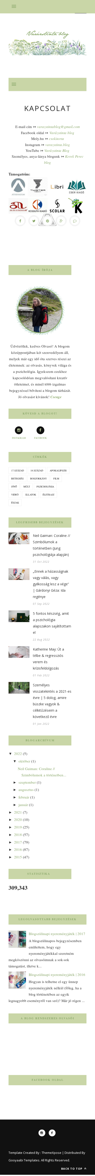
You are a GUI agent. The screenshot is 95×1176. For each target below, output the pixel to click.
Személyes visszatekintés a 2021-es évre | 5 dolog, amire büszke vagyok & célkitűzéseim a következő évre (52, 701)
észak (15, 502)
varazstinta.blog (57, 144)
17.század (17, 470)
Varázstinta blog (61, 132)
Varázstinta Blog (56, 150)
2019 (18, 827)
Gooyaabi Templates (24, 1160)
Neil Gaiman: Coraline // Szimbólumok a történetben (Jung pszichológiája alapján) (51, 545)
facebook (40, 438)
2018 (18, 834)
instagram (19, 438)
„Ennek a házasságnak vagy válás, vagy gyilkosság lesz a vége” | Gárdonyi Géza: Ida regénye (51, 584)
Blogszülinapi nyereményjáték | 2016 (57, 974)
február (24, 797)
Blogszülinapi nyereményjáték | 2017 (57, 933)
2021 (18, 812)
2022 (18, 753)
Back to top (72, 1168)
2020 (18, 819)
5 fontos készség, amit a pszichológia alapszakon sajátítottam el (52, 623)
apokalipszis (58, 470)
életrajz (48, 494)
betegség (17, 478)
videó (15, 494)
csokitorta (56, 138)
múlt (26, 486)
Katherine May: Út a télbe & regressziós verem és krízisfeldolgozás (48, 659)
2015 (18, 856)
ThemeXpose (51, 1152)
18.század (36, 470)
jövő (14, 486)
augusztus (26, 789)
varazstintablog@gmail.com (58, 126)
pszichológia (45, 486)
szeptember (27, 782)
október (24, 761)
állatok (30, 494)
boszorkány (38, 478)
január (23, 804)
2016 (18, 849)
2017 (18, 842)
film (56, 478)
